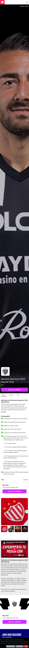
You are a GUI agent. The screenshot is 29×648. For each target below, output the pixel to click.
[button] (24, 511)
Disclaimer (19, 646)
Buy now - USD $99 (14, 390)
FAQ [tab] (18, 395)
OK (26, 646)
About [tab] (3, 395)
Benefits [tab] (11, 395)
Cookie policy (10, 646)
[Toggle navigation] (27, 2)
